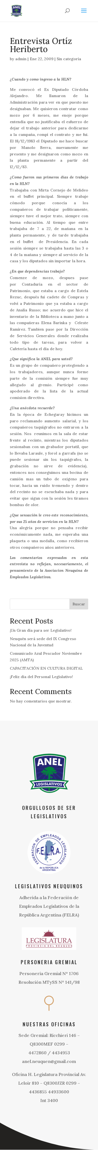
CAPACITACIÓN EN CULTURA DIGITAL (46, 668)
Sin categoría (69, 58)
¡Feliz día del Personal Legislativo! (41, 676)
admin (20, 58)
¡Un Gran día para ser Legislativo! (41, 630)
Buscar (78, 604)
